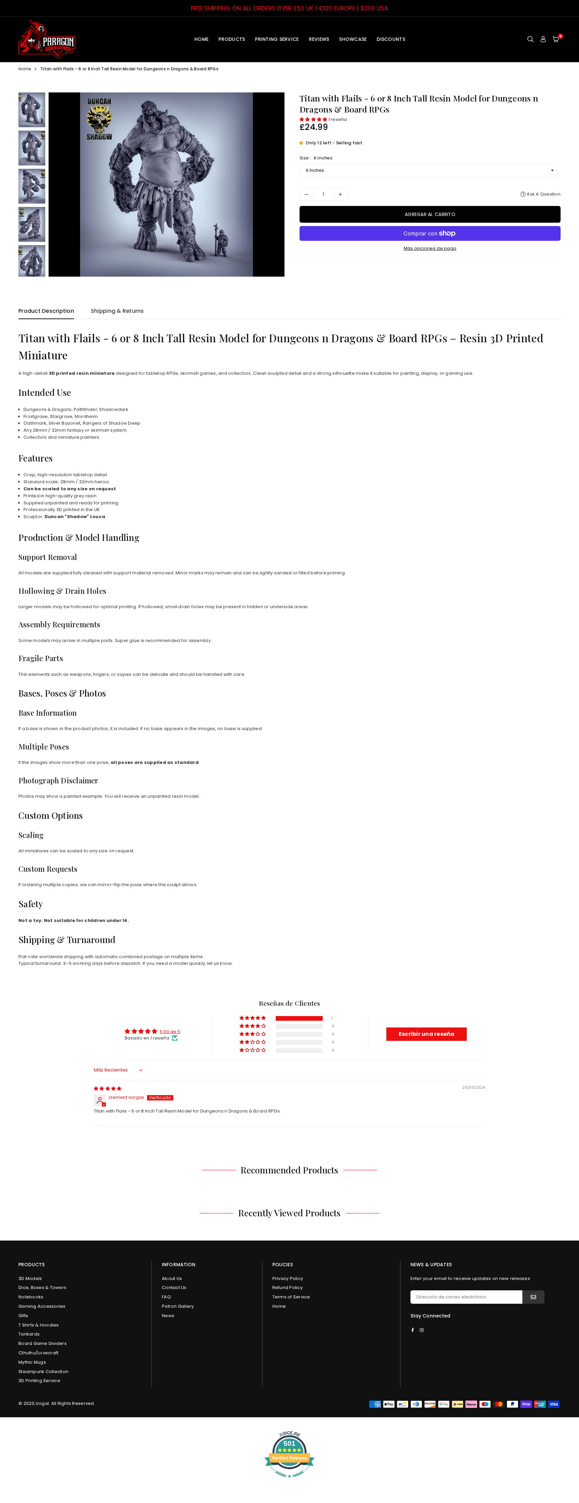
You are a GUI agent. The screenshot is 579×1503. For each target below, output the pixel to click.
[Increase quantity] (340, 194)
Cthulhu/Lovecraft (38, 1353)
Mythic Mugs (32, 1362)
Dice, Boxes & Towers (42, 1287)
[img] (107, 1088)
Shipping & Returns (117, 311)
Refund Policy (287, 1287)
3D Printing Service (39, 1380)
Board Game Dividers (42, 1343)
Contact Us (174, 1287)
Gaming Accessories (42, 1306)
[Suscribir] (533, 1297)
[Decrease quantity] (306, 194)
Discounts (391, 39)
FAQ (166, 1297)
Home (201, 39)
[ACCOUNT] (543, 39)
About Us (172, 1278)
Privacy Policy (287, 1278)
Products (231, 39)
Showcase (353, 39)
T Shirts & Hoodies (38, 1325)
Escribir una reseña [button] (427, 1034)
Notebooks (30, 1297)
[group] (166, 184)
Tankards (29, 1334)
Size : (316, 158)
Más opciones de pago (430, 248)
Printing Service (277, 39)
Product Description (46, 311)
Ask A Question (543, 194)
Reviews (319, 39)
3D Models (30, 1278)
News (168, 1315)
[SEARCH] (530, 39)
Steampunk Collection (43, 1371)
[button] (556, 39)
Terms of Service (291, 1297)
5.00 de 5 (170, 1031)
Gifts (23, 1315)
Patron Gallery (178, 1306)
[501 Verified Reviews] (289, 1481)
